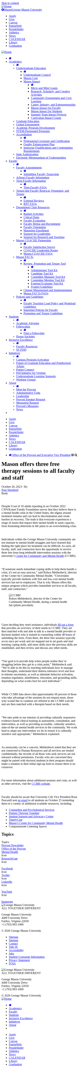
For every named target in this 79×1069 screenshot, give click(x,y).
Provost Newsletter (12, 845)
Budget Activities (34, 213)
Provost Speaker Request (30, 399)
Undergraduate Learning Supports (36, 376)
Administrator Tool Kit (44, 270)
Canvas (13, 22)
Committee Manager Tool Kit (48, 276)
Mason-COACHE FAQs (38, 253)
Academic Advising (27, 323)
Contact (13, 943)
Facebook (7, 868)
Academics (15, 61)
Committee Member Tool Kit (47, 280)
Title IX (13, 946)
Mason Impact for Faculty (46, 107)
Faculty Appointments (29, 167)
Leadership (22, 396)
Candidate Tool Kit (42, 273)
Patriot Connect (25, 369)
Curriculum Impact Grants (46, 117)
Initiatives (14, 353)
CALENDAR (17, 39)
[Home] (6, 6)
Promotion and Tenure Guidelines (43, 313)
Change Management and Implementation (48, 290)
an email (23, 800)
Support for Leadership (37, 233)
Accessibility (16, 950)
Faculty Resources (26, 346)
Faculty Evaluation (34, 220)
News (12, 35)
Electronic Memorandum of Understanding (41, 157)
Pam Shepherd (9, 490)
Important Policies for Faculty (41, 310)
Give (12, 19)
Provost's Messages (27, 406)
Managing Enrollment (36, 230)
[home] (10, 58)
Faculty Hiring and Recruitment (42, 223)
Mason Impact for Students (46, 111)
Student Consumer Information (27, 956)
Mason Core (31, 78)
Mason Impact (32, 81)
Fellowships (23, 326)
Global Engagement (27, 124)
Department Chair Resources (33, 207)
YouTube (6, 891)
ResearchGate (9, 858)
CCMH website (41, 783)
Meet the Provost (26, 389)
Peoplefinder (16, 29)
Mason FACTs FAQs (36, 293)
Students (14, 316)
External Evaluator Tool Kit (47, 283)
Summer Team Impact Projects (48, 114)
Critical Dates (31, 217)
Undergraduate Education (31, 68)
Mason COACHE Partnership (33, 240)
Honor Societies (25, 336)
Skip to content (10, 3)
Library (13, 42)
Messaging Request (27, 402)
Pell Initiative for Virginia (31, 372)
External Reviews (34, 200)
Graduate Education (27, 121)
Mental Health (9, 852)
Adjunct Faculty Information (32, 177)
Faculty (13, 160)
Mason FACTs (24, 257)
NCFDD (21, 349)
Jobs (11, 953)
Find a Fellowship (34, 333)
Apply (12, 15)
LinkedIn (6, 881)
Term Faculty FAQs (35, 187)
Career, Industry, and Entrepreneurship (53, 104)
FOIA (12, 963)
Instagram (7, 901)
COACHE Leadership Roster (41, 250)
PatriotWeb (15, 25)
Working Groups (26, 379)
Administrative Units (28, 392)
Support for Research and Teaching (44, 237)
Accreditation (24, 134)
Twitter (5, 875)
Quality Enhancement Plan (39, 144)
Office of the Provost (13, 848)
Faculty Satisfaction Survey (39, 247)
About (12, 382)
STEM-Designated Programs (33, 131)
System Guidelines (42, 286)
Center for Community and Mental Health (39, 555)
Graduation (15, 45)
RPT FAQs (30, 204)
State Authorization (27, 154)
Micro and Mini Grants (44, 88)
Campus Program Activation (32, 359)
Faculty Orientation (35, 227)
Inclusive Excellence (21, 339)
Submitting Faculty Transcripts (41, 174)
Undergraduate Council (37, 74)
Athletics (14, 32)
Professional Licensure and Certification (47, 141)
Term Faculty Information (31, 180)
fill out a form (65, 624)
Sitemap (13, 937)
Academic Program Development (35, 127)
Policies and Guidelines (29, 296)
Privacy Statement (19, 960)
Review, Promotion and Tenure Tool (45, 263)
